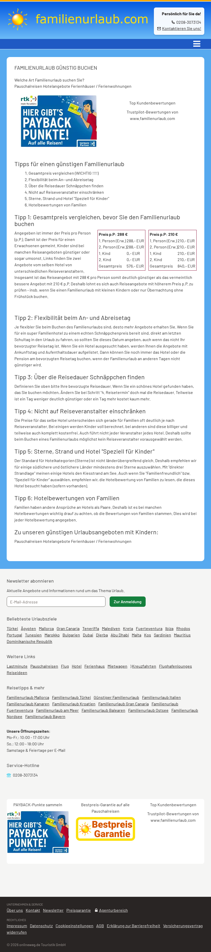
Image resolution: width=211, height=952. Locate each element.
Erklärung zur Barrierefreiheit (133, 925)
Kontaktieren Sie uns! (181, 28)
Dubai (88, 634)
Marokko (52, 634)
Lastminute (17, 666)
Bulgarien (71, 634)
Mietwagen (117, 666)
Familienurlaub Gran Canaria (123, 703)
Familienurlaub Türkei (71, 697)
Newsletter (53, 910)
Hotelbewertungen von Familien (57, 204)
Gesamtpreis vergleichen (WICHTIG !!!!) (64, 173)
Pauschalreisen (28, 86)
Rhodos (183, 628)
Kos (147, 634)
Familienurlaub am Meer (57, 710)
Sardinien (162, 634)
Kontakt (33, 910)
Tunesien (33, 634)
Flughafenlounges (175, 666)
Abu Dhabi (120, 634)
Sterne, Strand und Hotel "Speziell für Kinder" (69, 198)
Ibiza (169, 628)
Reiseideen (17, 672)
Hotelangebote (56, 86)
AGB (100, 925)
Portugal (14, 634)
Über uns (15, 910)
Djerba (102, 634)
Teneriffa (90, 628)
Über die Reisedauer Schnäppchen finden (66, 185)
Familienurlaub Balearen (103, 710)
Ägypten (28, 628)
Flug (65, 666)
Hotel (77, 666)
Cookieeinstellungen (74, 925)
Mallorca (46, 628)
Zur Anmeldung (128, 601)
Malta (136, 634)
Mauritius (182, 634)
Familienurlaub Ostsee (148, 710)
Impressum (17, 925)
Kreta (128, 628)
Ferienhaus (94, 666)
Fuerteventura (149, 628)
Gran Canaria (68, 628)
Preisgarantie (78, 910)
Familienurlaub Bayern (45, 716)
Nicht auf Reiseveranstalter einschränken (66, 192)
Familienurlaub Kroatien (73, 703)
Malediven (111, 628)
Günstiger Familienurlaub (116, 697)
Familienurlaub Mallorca (28, 697)
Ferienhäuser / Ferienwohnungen (101, 86)
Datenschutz (41, 925)
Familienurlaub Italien (161, 697)
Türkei (12, 628)
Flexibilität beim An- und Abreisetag (61, 179)
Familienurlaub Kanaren (28, 703)
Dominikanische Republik (29, 641)
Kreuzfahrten (144, 666)
